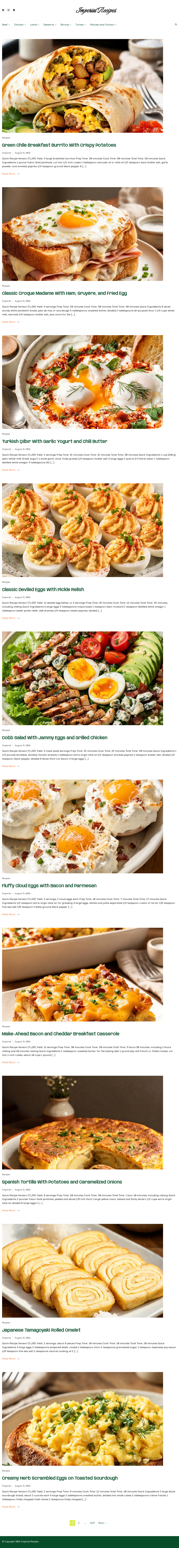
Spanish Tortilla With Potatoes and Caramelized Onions (62, 1182)
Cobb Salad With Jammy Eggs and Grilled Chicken (54, 738)
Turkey (79, 24)
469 (93, 1523)
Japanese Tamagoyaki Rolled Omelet (41, 1330)
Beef (5, 24)
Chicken (18, 24)
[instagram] (9, 10)
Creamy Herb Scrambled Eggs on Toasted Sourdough (60, 1478)
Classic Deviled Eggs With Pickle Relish (43, 590)
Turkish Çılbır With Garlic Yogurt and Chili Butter (54, 441)
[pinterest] (3, 10)
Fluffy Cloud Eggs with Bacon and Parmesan (49, 886)
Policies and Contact (102, 24)
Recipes (6, 137)
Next (101, 1523)
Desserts (48, 24)
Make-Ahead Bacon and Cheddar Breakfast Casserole (60, 1034)
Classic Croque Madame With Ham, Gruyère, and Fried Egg (64, 293)
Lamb (33, 24)
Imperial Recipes (96, 10)
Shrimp (65, 24)
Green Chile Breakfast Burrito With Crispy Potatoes (59, 145)
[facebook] (14, 10)
